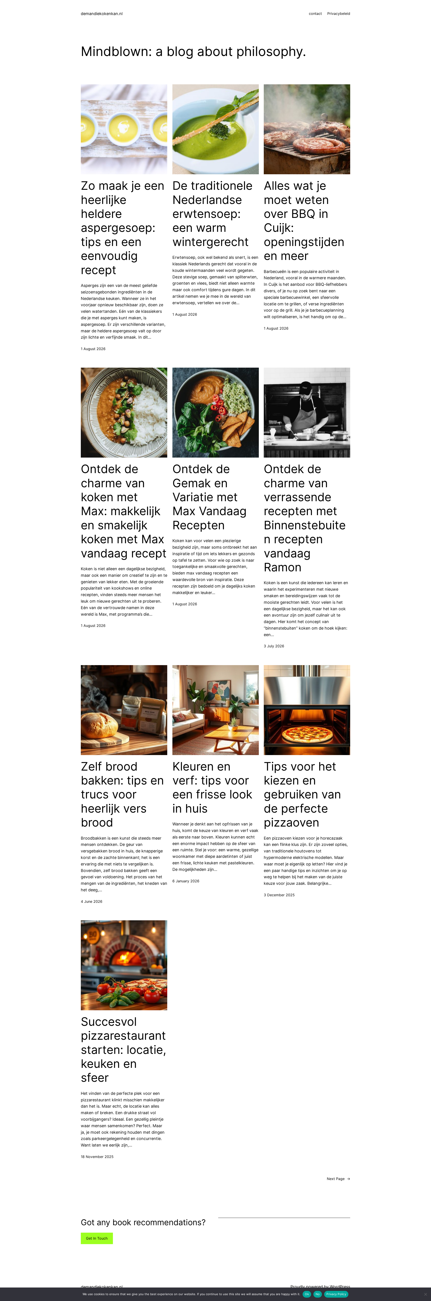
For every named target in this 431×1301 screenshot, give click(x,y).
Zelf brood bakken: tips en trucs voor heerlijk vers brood (122, 795)
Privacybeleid (338, 13)
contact (315, 13)
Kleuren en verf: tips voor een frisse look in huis (212, 788)
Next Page (338, 1178)
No (318, 1294)
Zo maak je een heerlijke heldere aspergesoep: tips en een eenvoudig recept (122, 228)
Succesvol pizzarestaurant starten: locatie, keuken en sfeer (123, 1050)
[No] (425, 1294)
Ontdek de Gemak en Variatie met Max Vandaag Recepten (209, 497)
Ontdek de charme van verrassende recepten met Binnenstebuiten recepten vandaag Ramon (305, 518)
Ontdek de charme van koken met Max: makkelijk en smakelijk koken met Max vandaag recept (124, 511)
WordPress (340, 1286)
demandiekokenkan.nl (102, 13)
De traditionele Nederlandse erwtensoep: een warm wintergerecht (212, 214)
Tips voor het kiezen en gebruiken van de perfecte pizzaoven (302, 795)
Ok (307, 1294)
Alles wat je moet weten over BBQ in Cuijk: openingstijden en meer (304, 221)
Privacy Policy (336, 1294)
